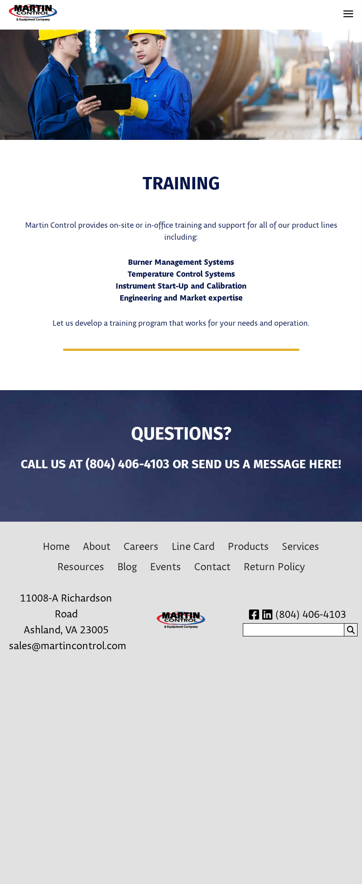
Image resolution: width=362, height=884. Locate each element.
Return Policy (274, 567)
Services (300, 547)
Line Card (193, 547)
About (96, 547)
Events (165, 567)
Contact (212, 567)
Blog (127, 567)
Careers (141, 547)
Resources (80, 567)
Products (248, 547)
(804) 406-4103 (128, 465)
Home (56, 547)
